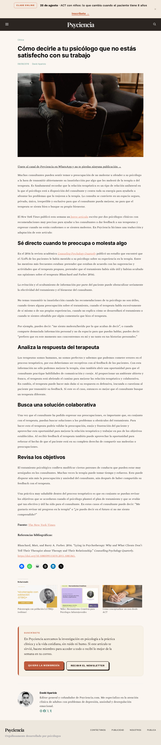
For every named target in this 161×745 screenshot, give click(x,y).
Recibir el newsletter (88, 665)
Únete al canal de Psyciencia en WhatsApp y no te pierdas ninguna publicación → (69, 167)
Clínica (21, 40)
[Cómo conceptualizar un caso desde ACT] (122, 596)
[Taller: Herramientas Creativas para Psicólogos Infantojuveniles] (80, 596)
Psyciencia (80, 24)
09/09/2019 (23, 64)
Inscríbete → (80, 13)
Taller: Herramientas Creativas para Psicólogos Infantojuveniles (77, 610)
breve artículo (79, 217)
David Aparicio (39, 64)
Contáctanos (98, 730)
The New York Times (41, 525)
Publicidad (118, 730)
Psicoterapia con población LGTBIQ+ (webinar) (36, 610)
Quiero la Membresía (44, 665)
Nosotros (135, 730)
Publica (151, 730)
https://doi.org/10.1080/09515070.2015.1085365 (46, 556)
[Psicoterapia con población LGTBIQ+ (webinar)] (37, 596)
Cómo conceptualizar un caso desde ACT (120, 610)
